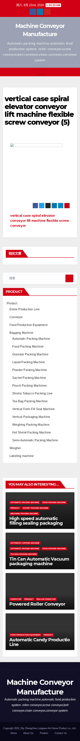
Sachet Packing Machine (29, 377)
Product (12, 303)
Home (13, 733)
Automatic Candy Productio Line (39, 642)
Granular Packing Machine (30, 354)
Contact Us (61, 733)
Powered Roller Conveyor (37, 604)
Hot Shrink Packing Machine (31, 432)
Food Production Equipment (28, 325)
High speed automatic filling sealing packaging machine (36, 523)
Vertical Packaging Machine (31, 416)
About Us (28, 733)
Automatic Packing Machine (31, 338)
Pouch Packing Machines (29, 385)
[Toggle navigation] (41, 72)
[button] (74, 71)
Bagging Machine (21, 332)
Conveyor (16, 317)
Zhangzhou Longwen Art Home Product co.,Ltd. (50, 728)
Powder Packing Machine (29, 370)
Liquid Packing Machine (28, 362)
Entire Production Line (24, 309)
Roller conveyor (46, 599)
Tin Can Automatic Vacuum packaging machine (39, 561)
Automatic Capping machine (24, 543)
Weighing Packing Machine (30, 424)
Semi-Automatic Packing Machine (35, 440)
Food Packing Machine (28, 346)
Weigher (15, 448)
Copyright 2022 (11, 728)
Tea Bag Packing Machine (30, 401)
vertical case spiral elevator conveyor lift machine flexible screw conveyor (39, 221)
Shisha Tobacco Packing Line (32, 393)
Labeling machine (21, 455)
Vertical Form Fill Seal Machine (33, 409)
